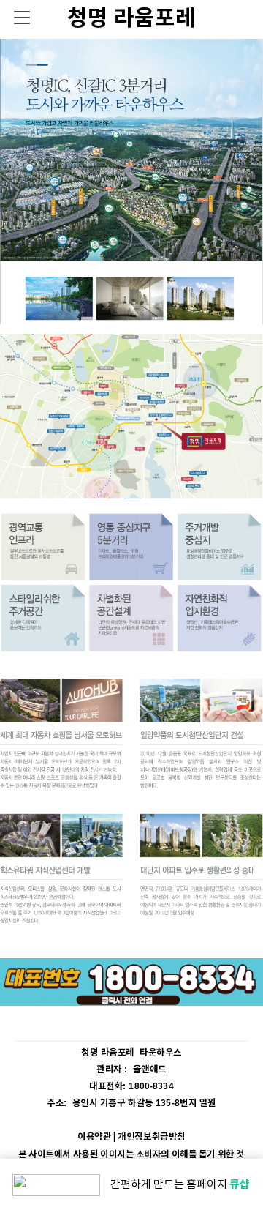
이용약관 (94, 1136)
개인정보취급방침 (151, 1136)
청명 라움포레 (131, 17)
